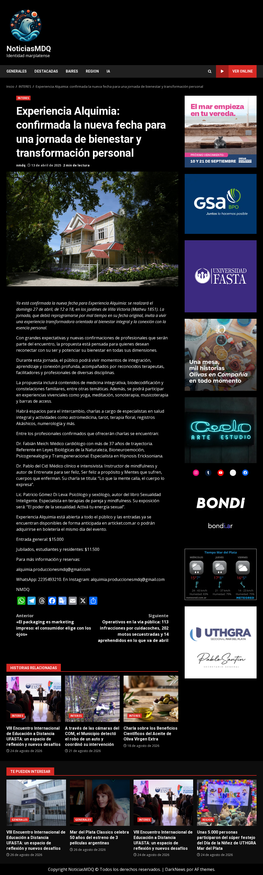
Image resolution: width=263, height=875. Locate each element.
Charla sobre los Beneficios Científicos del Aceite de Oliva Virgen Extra (151, 699)
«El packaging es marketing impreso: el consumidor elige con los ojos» (53, 625)
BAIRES (72, 71)
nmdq (20, 165)
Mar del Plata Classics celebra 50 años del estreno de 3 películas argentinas (99, 803)
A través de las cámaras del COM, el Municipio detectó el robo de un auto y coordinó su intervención (92, 699)
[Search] (209, 71)
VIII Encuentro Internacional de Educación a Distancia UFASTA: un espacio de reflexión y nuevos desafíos (33, 699)
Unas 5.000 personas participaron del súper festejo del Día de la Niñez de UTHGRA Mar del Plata (227, 803)
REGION (92, 71)
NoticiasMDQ (28, 48)
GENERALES (16, 71)
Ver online (242, 71)
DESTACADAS (46, 71)
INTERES (23, 98)
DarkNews (175, 869)
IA (108, 71)
